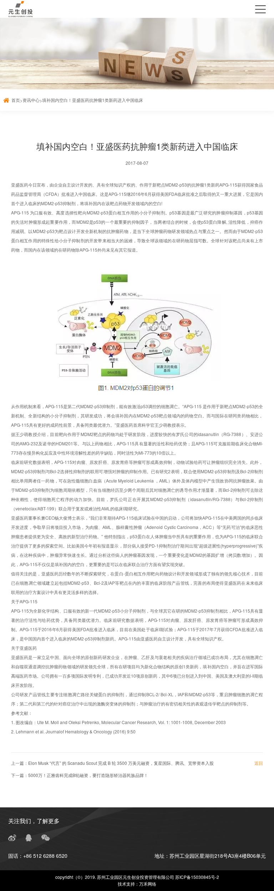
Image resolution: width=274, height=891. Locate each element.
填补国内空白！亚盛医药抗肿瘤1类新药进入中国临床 (92, 100)
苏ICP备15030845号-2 (197, 877)
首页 (15, 100)
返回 (258, 763)
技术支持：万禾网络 (137, 884)
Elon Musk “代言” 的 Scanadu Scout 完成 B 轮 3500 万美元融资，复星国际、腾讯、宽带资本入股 (121, 763)
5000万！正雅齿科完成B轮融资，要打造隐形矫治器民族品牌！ (88, 775)
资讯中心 (31, 100)
